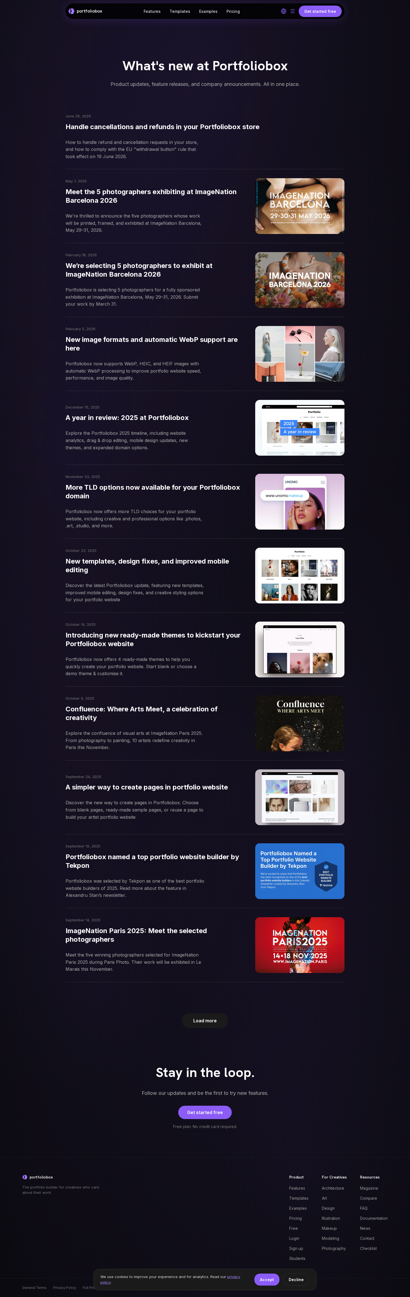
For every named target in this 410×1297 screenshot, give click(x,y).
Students (297, 1258)
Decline (296, 1279)
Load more (205, 1020)
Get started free (205, 1112)
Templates (180, 11)
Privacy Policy (64, 1288)
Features (152, 11)
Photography (334, 1248)
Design (328, 1208)
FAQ (364, 1208)
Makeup (329, 1228)
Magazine (369, 1188)
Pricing (233, 11)
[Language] (283, 11)
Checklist (368, 1248)
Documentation (374, 1218)
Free (293, 1228)
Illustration (331, 1218)
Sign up (296, 1248)
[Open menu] (292, 11)
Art (324, 1198)
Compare (368, 1198)
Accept (267, 1279)
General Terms (34, 1288)
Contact (367, 1238)
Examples (208, 11)
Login (294, 1238)
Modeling (330, 1238)
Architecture (333, 1188)
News (365, 1228)
